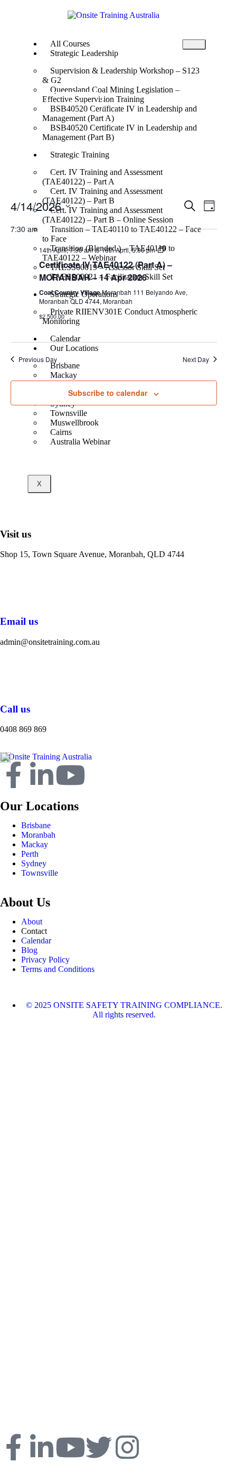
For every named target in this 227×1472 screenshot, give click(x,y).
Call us (15, 709)
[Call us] (13, 678)
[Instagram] (127, 1447)
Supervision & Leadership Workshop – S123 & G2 (121, 75)
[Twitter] (99, 1447)
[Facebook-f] (13, 775)
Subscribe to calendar (107, 392)
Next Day (196, 359)
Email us (19, 621)
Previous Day (37, 359)
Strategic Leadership (84, 53)
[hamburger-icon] (194, 44)
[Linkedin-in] (42, 775)
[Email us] (13, 590)
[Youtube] (70, 775)
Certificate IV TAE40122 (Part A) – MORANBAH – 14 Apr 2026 (105, 270)
